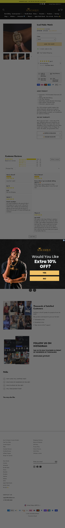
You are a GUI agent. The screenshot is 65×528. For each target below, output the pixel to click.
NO (44, 278)
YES (44, 272)
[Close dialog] (63, 240)
